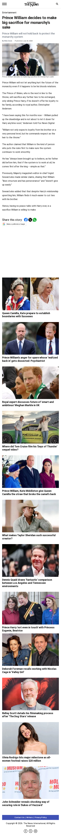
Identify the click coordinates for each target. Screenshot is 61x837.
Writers (29, 817)
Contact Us (19, 817)
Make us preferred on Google (16, 224)
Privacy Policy (41, 817)
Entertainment (9, 12)
